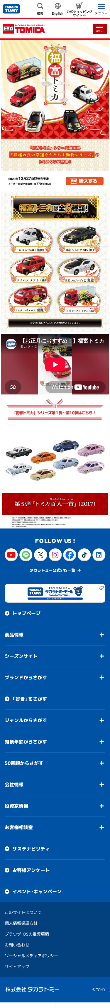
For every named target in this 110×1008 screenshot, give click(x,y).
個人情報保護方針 (21, 923)
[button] (8, 468)
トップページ (26, 613)
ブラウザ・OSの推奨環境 (27, 934)
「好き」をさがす (29, 699)
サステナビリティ (31, 849)
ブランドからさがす (26, 677)
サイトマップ (17, 966)
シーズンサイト (21, 656)
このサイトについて (23, 912)
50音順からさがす (24, 763)
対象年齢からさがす (26, 741)
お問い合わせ (17, 945)
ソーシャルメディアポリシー (31, 955)
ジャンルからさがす (26, 720)
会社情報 (14, 784)
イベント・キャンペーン (37, 891)
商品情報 (14, 634)
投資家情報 (16, 806)
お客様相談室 (19, 827)
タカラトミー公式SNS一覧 (52, 570)
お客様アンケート (31, 870)
